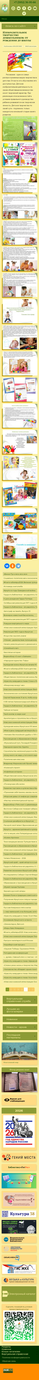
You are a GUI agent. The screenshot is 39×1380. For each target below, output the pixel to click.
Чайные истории (11, 710)
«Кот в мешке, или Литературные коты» (21, 833)
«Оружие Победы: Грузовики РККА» (19, 949)
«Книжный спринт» (12, 768)
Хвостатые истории (12, 652)
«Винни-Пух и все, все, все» (15, 574)
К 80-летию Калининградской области (20, 702)
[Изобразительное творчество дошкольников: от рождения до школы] (20, 62)
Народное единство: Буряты (16, 747)
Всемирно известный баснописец (18, 615)
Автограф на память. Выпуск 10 (17, 611)
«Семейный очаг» (11, 648)
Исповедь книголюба (13, 586)
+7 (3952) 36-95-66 (25, 2)
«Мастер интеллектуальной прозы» (19, 801)
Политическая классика (14, 759)
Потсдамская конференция (16, 953)
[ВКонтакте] (7, 565)
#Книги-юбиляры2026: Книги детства (20, 669)
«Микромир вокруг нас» (14, 685)
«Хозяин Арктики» (11, 838)
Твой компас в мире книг (15, 714)
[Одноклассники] (12, 565)
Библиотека (19, 1167)
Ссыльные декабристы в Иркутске (19, 821)
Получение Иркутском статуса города (20, 899)
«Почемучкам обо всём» (14, 784)
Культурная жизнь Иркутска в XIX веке (20, 726)
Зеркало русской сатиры (14, 891)
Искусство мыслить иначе (15, 636)
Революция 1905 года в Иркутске (18, 632)
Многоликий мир (10, 1062)
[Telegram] (18, 565)
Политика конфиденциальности (16, 1358)
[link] (19, 26)
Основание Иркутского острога (18, 920)
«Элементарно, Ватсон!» (14, 924)
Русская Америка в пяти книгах (17, 908)
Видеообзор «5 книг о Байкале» (17, 656)
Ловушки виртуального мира (16, 623)
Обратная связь (9, 1361)
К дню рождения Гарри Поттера (18, 599)
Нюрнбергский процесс (14, 945)
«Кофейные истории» (13, 772)
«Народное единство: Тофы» (16, 661)
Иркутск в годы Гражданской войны (19, 590)
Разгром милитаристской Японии (18, 940)
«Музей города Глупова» (14, 887)
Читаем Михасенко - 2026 (15, 858)
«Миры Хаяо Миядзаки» (14, 928)
